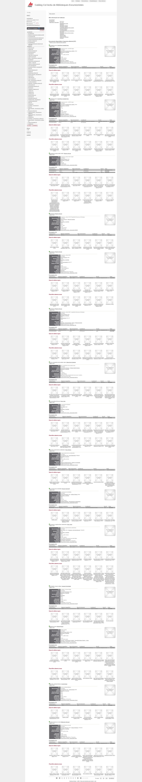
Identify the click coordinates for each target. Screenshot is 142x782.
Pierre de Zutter (64, 679)
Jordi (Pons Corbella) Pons (63, 45)
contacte (29, 135)
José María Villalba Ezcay (87, 358)
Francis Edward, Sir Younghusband (76, 447)
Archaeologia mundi (64, 23)
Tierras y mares (63, 36)
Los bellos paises (63, 29)
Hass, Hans (69, 524)
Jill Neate (90, 134)
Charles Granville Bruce (99, 560)
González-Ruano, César (66, 561)
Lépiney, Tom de (78, 430)
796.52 (61, 61)
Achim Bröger (64, 684)
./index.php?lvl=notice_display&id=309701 (69, 377)
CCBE (78, 781)
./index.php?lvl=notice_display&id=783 (68, 62)
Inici (73, 1)
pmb (95, 781)
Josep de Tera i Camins (77, 520)
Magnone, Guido (97, 358)
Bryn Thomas (111, 248)
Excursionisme (68, 322)
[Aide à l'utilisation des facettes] (39, 28)
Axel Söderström (72, 455)
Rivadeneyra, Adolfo (88, 579)
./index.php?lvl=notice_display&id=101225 (69, 603)
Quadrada (62, 34)
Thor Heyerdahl (75, 774)
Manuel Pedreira (74, 727)
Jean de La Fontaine (88, 621)
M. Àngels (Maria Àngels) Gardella (66, 622)
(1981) (110, 304)
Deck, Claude (64, 136)
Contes (61, 601)
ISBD (54, 46)
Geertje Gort (75, 621)
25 (100, 778)
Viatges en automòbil (76, 462)
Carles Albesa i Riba (65, 396)
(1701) (110, 578)
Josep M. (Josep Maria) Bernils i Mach (55, 483)
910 (61, 540)
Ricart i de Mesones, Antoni (77, 135)
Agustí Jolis (68, 482)
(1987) (54, 519)
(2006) (99, 482)
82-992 (61, 463)
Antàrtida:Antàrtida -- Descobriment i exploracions (70, 501)
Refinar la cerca (52, 42)
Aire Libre (62, 22)
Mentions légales (73, 781)
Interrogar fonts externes (61, 42)
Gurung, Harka (108, 149)
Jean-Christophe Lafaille (99, 248)
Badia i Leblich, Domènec (76, 578)
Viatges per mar (63, 736)
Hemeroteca (85, 1)
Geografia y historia (64, 26)
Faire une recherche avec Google (87, 781)
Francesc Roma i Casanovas (88, 186)
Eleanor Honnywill (66, 488)
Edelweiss (62, 24)
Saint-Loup (64, 358)
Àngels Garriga (53, 621)
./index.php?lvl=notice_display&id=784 (68, 116)
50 (103, 778)
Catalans (67, 60)
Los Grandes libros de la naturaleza (67, 30)
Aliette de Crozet (75, 560)
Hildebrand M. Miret (108, 358)
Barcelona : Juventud (64, 52)
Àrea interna (102, 1)
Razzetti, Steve (56, 81)
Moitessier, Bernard (97, 660)
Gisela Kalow (71, 689)
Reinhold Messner (97, 81)
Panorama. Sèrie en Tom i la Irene (67, 32)
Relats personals (78, 322)
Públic (50, 46)
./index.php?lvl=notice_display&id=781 (68, 325)
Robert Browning (53, 718)
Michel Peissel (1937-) (65, 632)
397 (61, 375)
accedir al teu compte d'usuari (33, 19)
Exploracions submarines (65, 539)
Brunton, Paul (108, 560)
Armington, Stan (64, 248)
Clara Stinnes (68, 449)
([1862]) (109, 680)
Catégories (29, 46)
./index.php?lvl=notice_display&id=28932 (68, 165)
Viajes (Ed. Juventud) (64, 37)
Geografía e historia (64, 25)
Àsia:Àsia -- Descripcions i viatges (67, 640)
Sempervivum (62, 35)
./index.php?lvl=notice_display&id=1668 (68, 542)
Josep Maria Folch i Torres (98, 622)
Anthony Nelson (74, 494)
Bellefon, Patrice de (88, 520)
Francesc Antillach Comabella (110, 186)
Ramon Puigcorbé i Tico (110, 397)
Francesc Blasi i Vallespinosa (87, 202)
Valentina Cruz (64, 623)
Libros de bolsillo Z (63, 28)
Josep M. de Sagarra (66, 774)
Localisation (29, 32)
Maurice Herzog (67, 153)
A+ (29, 12)
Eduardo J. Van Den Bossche (74, 530)
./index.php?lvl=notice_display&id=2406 (68, 738)
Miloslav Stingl (111, 446)
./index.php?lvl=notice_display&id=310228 (69, 465)
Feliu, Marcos (97, 520)
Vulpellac (62, 38)
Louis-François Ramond (65, 186)
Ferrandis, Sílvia (75, 358)
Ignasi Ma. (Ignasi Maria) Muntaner (55, 397)
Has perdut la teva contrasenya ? (33, 25)
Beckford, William (97, 679)
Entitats (78, 1)
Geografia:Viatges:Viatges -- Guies (82, 640)
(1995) (98, 396)
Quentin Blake (100, 717)
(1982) (65, 717)
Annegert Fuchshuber (66, 586)
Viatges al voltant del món (65, 462)
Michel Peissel (60, 626)
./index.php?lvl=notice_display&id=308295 (69, 230)
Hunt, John (53, 185)
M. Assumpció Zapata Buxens (77, 484)
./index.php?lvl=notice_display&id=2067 (68, 642)
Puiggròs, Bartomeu (65, 521)
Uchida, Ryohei (53, 135)
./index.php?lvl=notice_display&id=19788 (68, 272)
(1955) (54, 205)
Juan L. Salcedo (75, 248)
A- (27, 12)
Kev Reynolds (67, 79)
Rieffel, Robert (56, 247)
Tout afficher (111, 778)
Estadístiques (93, 1)
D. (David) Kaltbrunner (98, 756)
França (73, 322)
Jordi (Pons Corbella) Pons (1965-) (67, 51)
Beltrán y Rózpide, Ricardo (109, 665)
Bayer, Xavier (78, 395)
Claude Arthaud (89, 395)
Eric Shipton (65, 447)
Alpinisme (62, 60)
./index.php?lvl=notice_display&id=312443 (69, 502)
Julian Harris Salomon (71, 362)
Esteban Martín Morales (75, 368)
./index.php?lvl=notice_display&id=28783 (68, 412)
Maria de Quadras (71, 219)
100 (106, 778)
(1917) (110, 755)
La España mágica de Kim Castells (67, 27)
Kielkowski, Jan (109, 520)
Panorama (62, 31)
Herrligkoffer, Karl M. (76, 344)
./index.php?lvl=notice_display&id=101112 (69, 700)
